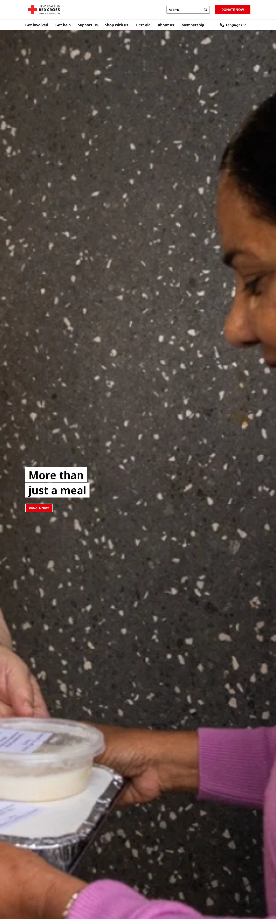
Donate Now (232, 9)
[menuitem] (40, 25)
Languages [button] (234, 25)
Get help (63, 24)
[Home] (44, 9)
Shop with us (116, 24)
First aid (143, 24)
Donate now (39, 508)
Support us (88, 24)
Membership (192, 24)
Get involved (36, 24)
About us (166, 24)
